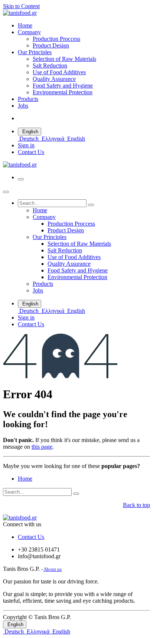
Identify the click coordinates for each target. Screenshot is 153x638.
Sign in (26, 145)
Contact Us (31, 152)
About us (52, 569)
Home (25, 478)
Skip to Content (21, 6)
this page (42, 447)
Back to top (136, 505)
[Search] (91, 205)
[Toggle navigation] (21, 179)
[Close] (6, 192)
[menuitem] (25, 25)
